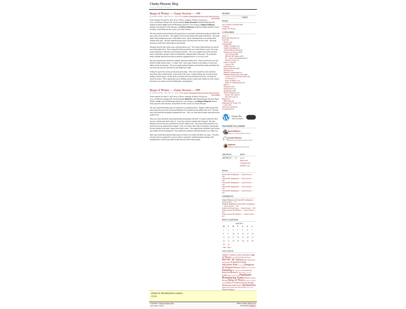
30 (228, 244)
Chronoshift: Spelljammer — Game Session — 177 (238, 201)
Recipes (226, 42)
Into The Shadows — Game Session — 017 (239, 215)
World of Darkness (230, 93)
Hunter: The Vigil (231, 95)
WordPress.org (245, 165)
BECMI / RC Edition (232, 56)
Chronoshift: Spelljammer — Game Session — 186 (237, 175)
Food (224, 40)
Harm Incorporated (230, 68)
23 (228, 241)
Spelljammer (228, 91)
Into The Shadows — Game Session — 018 (239, 211)
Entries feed (244, 160)
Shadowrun (227, 86)
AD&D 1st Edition (230, 46)
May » (229, 247)
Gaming (185, 16)
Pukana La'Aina (230, 60)
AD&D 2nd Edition (230, 48)
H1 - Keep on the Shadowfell (242, 270)
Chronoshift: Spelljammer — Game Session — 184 (237, 183)
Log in (242, 158)
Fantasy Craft (228, 62)
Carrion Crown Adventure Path (235, 76)
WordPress (252, 305)
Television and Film (228, 107)
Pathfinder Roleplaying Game (198, 16)
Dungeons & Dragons (231, 52)
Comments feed (245, 163)
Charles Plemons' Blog (164, 3)
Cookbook (225, 26)
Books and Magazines (229, 38)
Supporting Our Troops (230, 103)
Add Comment (215, 18)
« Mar (224, 247)
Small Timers (228, 88)
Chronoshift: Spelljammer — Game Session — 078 (238, 205)
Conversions (229, 78)
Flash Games (228, 66)
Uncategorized (227, 109)
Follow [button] (251, 117)
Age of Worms (230, 54)
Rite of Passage (230, 97)
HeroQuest (227, 70)
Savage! (228, 64)
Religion (225, 99)
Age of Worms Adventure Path (232, 24)
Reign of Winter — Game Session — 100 (175, 13)
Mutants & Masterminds (232, 72)
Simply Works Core (249, 303)
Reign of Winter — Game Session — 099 (175, 90)
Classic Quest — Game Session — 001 (242, 208)
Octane (224, 210)
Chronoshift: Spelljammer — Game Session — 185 (237, 179)
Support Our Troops (228, 28)
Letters (226, 105)
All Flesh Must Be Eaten (232, 50)
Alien (224, 36)
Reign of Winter (214, 16)
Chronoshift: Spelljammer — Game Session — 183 (237, 187)
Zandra (224, 208)
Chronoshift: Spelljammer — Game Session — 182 (237, 192)
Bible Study (228, 101)
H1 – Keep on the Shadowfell (235, 58)
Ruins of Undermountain (233, 82)
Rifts (225, 84)
